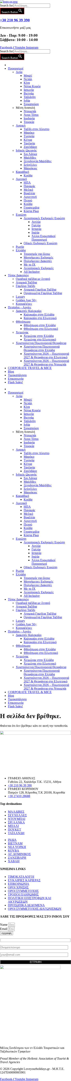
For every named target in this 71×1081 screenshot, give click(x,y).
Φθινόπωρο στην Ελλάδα (40, 325)
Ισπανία (36, 229)
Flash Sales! (15, 382)
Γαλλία (36, 225)
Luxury (20, 296)
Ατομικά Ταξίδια (26, 282)
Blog (11, 371)
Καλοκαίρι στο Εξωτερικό (40, 318)
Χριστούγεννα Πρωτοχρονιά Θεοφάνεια (41, 343)
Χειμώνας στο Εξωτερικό (40, 339)
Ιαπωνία (29, 90)
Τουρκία (29, 122)
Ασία (19, 72)
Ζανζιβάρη (30, 147)
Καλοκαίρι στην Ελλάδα (39, 314)
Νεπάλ (28, 79)
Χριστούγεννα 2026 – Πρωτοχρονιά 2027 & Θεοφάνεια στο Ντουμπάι (46, 362)
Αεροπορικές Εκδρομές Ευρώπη (44, 218)
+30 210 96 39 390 (15, 20)
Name (4, 924)
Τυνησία (29, 136)
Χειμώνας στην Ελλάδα (39, 336)
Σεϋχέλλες (30, 164)
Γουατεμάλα (31, 207)
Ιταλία (35, 232)
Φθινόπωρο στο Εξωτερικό (41, 328)
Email (4, 928)
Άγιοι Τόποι (31, 114)
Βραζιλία (29, 193)
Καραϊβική (22, 172)
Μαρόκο (29, 132)
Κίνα (27, 82)
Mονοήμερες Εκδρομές (38, 257)
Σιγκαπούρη (31, 104)
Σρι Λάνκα (30, 154)
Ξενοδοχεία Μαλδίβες (37, 161)
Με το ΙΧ (30, 264)
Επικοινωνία (15, 378)
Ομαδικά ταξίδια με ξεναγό (33, 279)
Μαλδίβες (30, 157)
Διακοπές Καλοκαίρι (28, 311)
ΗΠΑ (27, 182)
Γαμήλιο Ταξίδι (25, 286)
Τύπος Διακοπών (18, 275)
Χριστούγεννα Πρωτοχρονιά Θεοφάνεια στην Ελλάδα (42, 348)
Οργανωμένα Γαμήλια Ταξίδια (43, 293)
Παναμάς (29, 186)
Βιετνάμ (29, 93)
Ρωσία (20, 246)
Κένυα (28, 139)
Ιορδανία (29, 118)
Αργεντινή (30, 196)
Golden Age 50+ (26, 300)
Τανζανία (29, 143)
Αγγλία (36, 221)
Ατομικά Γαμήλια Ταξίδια (40, 289)
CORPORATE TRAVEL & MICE (30, 368)
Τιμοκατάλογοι (17, 375)
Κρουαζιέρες (24, 303)
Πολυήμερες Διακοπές (38, 261)
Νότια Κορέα (32, 86)
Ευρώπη (21, 214)
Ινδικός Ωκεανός (26, 150)
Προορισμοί (15, 68)
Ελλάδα (21, 250)
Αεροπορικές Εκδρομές (39, 268)
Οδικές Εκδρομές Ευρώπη (40, 243)
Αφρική (20, 125)
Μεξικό (28, 189)
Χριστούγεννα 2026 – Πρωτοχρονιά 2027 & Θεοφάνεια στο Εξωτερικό (46, 355)
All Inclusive (32, 271)
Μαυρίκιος (30, 168)
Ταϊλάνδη (30, 97)
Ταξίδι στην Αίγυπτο (36, 129)
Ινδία (27, 100)
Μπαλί (28, 75)
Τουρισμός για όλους (37, 254)
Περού (28, 200)
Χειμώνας (22, 332)
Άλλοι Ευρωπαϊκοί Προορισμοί (43, 237)
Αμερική (21, 179)
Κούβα (28, 175)
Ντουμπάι (30, 111)
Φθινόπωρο (23, 321)
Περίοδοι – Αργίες (19, 307)
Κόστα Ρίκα (31, 211)
